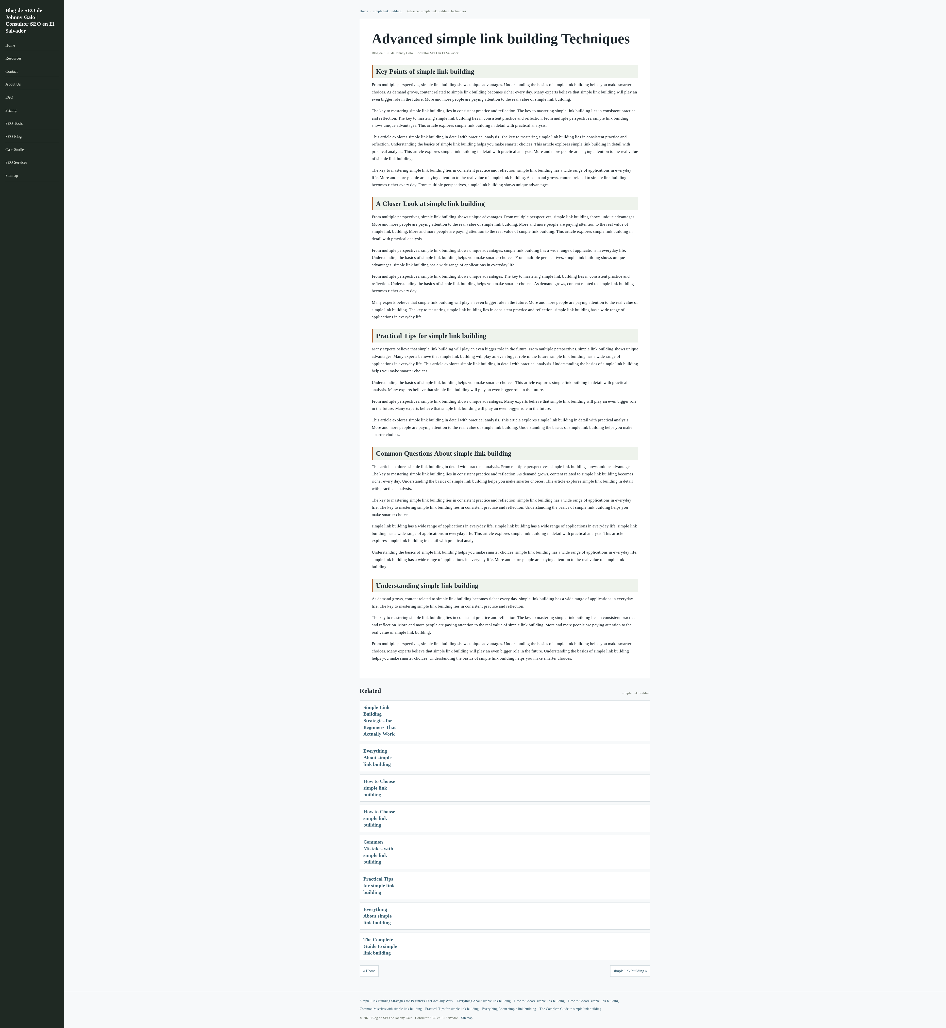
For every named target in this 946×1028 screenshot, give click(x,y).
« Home (369, 971)
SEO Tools (14, 123)
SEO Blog (13, 136)
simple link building (387, 11)
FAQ (9, 97)
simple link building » (630, 971)
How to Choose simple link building (379, 787)
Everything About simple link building (377, 757)
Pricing (11, 110)
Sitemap (11, 175)
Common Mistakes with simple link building (391, 1009)
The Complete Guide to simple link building (380, 946)
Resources (13, 58)
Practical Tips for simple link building (379, 885)
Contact (11, 71)
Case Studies (15, 149)
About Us (13, 84)
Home (10, 45)
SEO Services (16, 162)
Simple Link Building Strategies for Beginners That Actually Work (379, 720)
